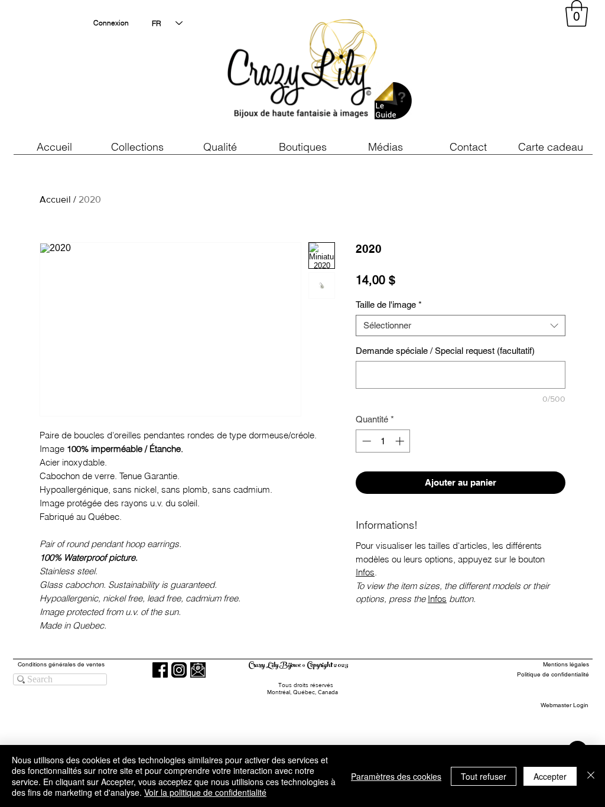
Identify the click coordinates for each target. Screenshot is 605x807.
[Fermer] (591, 776)
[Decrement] (365, 441)
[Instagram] (179, 670)
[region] (482, 71)
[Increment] (401, 441)
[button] (219, 146)
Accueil (55, 199)
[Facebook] (160, 670)
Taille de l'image (389, 305)
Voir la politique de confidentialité (205, 792)
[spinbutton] (383, 441)
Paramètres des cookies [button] (396, 776)
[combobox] (460, 325)
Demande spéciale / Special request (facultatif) (445, 351)
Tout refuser (483, 776)
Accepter (550, 776)
